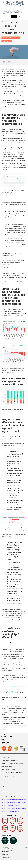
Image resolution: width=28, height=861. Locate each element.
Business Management (11, 37)
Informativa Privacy (15, 4)
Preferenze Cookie (6, 856)
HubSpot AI (4, 792)
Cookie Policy (5, 854)
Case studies (5, 783)
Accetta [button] (14, 16)
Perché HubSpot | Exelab (8, 769)
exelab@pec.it (7, 850)
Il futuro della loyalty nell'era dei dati (14, 808)
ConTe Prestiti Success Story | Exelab (12, 772)
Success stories (5, 742)
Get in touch (4, 743)
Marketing (6, 41)
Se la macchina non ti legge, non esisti (14, 799)
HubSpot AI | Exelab (7, 766)
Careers (3, 740)
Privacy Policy (5, 851)
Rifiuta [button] (20, 16)
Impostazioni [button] (7, 16)
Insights (3, 786)
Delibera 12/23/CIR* (6, 857)
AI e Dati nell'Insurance (10, 811)
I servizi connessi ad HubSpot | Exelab (12, 763)
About (2, 739)
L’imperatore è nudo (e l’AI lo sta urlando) (14, 805)
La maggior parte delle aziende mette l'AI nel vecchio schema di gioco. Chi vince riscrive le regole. (14, 802)
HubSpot (4, 780)
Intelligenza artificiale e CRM (9, 760)
